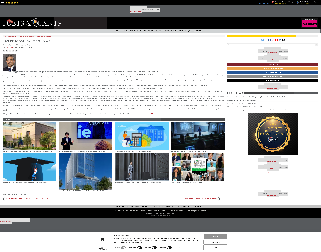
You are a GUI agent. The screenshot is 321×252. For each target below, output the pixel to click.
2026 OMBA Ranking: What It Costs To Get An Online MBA (133, 151)
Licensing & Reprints (152, 211)
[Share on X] (7, 51)
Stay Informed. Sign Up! (261, 36)
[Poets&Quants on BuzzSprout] (266, 40)
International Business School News (26, 36)
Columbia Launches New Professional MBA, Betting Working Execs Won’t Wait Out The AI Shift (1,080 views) (257, 97)
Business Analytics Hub (273, 72)
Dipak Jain (10, 194)
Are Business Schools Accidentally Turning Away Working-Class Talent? (25, 182)
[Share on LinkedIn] (13, 51)
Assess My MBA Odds (272, 80)
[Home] (32, 22)
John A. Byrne (9, 47)
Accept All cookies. (135, 11)
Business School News (12, 36)
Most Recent (134, 31)
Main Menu (125, 31)
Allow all (215, 236)
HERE (151, 114)
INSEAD (15, 194)
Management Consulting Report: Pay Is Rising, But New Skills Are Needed (138, 182)
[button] (4, 51)
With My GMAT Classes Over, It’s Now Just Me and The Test (26, 198)
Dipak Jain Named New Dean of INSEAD (44, 36)
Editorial (182, 211)
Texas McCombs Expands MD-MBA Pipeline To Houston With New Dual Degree (83, 191)
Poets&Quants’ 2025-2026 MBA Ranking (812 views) (241, 100)
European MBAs (198, 31)
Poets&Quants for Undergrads (162, 206)
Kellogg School (22, 194)
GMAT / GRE (188, 31)
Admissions (159, 31)
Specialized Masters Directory (273, 68)
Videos (167, 31)
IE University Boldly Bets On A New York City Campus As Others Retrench (82, 151)
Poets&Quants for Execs (139, 206)
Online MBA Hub (273, 65)
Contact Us (190, 211)
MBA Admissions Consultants (273, 76)
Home (117, 31)
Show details (178, 247)
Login (307, 36)
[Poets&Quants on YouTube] (276, 40)
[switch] (139, 247)
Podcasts (173, 31)
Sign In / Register (200, 211)
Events (181, 31)
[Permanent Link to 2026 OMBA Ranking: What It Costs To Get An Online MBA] (142, 136)
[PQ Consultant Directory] (272, 180)
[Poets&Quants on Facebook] (269, 40)
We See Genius (199, 206)
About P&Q (118, 211)
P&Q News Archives (129, 211)
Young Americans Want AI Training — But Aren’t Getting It (189, 151)
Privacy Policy (140, 211)
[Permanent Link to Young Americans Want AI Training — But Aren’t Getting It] (198, 136)
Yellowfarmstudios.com (165, 215)
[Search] (316, 44)
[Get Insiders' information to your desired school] (272, 134)
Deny (215, 247)
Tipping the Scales (184, 206)
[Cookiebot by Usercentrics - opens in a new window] (102, 248)
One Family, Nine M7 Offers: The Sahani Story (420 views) (243, 103)
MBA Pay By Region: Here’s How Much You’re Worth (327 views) (244, 106)
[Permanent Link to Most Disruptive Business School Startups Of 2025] (198, 167)
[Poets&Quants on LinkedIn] (280, 40)
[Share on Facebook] (10, 51)
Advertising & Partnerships (169, 211)
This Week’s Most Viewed (147, 31)
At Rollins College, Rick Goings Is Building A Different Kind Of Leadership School (27, 151)
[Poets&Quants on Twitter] (262, 40)
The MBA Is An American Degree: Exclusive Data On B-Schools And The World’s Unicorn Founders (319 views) (257, 110)
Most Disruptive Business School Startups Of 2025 (186, 182)
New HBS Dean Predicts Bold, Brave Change (201, 198)
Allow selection (215, 242)
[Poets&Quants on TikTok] (283, 40)
